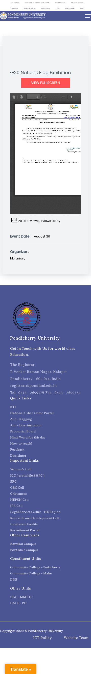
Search (81, 8)
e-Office (57, 8)
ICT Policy (42, 638)
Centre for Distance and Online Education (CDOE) (37, 2)
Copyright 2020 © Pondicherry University (31, 631)
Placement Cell (14, 8)
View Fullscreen (45, 82)
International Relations (29, 8)
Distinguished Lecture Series (77, 2)
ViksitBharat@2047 (69, 8)
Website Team (76, 638)
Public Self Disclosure (60, 2)
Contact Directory (45, 8)
